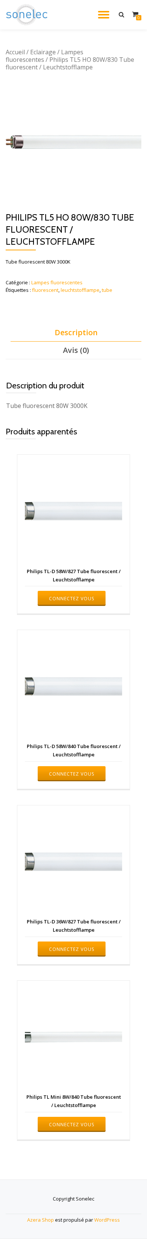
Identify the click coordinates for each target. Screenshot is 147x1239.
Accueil (15, 52)
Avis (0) (76, 350)
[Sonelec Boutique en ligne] (28, 15)
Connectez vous (71, 598)
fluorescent (45, 290)
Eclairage (43, 52)
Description (76, 332)
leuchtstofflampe (80, 290)
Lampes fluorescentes (57, 282)
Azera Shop (40, 1219)
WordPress (107, 1219)
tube (107, 290)
